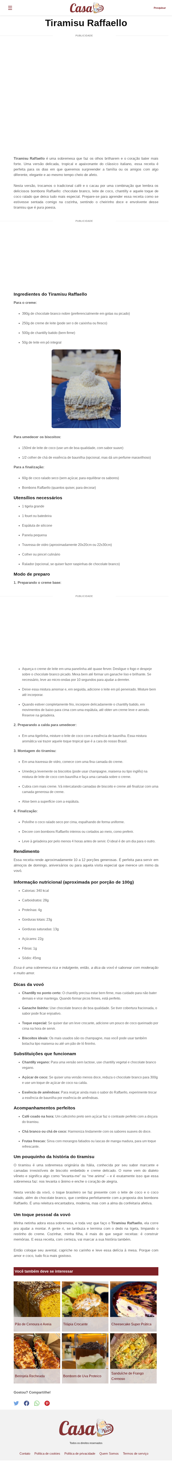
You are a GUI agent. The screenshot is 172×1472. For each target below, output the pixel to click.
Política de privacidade (79, 1453)
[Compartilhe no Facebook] (29, 1405)
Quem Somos (109, 1453)
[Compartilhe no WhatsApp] (39, 1405)
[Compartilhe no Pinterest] (49, 1405)
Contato (25, 1453)
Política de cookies (47, 1453)
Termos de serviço (135, 1453)
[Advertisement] (84, 72)
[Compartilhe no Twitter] (19, 1405)
